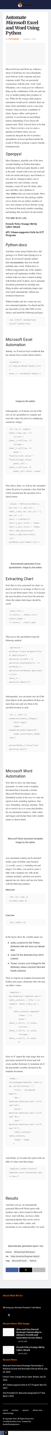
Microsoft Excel (19, 1261)
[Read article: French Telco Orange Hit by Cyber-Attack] (8, 1350)
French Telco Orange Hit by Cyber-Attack (21, 1376)
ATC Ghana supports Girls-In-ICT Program (21, 1384)
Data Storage (8, 1413)
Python (33, 1261)
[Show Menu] (4, 4)
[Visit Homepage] (25, 5)
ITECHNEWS (13, 39)
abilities (14, 193)
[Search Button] (47, 4)
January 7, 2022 (29, 39)
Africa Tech (37, 1410)
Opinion (25, 1410)
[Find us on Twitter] (9, 1315)
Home (5, 1410)
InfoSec (15, 1410)
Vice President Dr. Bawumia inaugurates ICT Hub (24, 1393)
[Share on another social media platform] (39, 1270)
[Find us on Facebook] (4, 1315)
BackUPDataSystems (11, 1424)
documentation (17, 262)
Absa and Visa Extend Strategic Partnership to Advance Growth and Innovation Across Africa (29, 1333)
